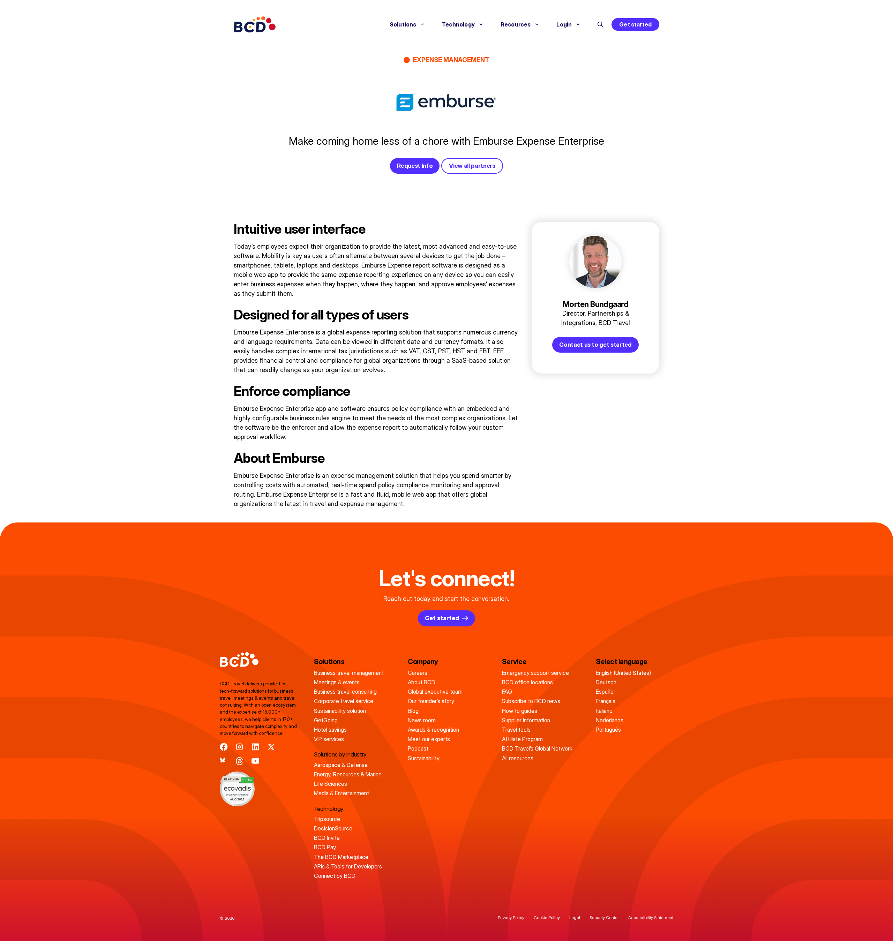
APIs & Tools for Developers (348, 866)
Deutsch (606, 682)
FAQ (507, 691)
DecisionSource (333, 828)
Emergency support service (535, 672)
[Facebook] (224, 747)
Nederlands (609, 720)
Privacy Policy (511, 917)
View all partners (472, 165)
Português (608, 729)
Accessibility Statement (650, 917)
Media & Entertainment (341, 793)
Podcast (418, 748)
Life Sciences (330, 783)
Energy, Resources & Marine (348, 774)
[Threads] (239, 761)
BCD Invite (327, 837)
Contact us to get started (595, 344)
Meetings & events (337, 682)
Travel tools (516, 729)
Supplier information (526, 720)
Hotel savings (330, 729)
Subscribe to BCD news (531, 701)
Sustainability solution (340, 710)
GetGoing (326, 720)
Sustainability (424, 758)
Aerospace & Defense (341, 764)
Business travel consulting (345, 691)
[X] (271, 747)
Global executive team (435, 691)
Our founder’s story (431, 701)
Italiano (604, 710)
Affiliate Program (522, 739)
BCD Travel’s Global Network (537, 748)
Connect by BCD (334, 875)
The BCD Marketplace (341, 856)
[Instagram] (239, 747)
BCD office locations (527, 682)
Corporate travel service (343, 701)
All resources (517, 758)
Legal (574, 917)
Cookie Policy (547, 917)
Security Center (604, 917)
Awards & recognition (433, 729)
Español (605, 691)
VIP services (329, 739)
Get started (635, 24)
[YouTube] (256, 761)
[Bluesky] (224, 761)
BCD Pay (325, 847)
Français (605, 701)
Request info (415, 165)
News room (422, 720)
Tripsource (327, 818)
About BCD (421, 682)
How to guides (519, 710)
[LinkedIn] (256, 747)
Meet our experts (429, 739)
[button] (600, 24)
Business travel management (349, 672)
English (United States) (623, 672)
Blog (413, 710)
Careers (417, 672)
